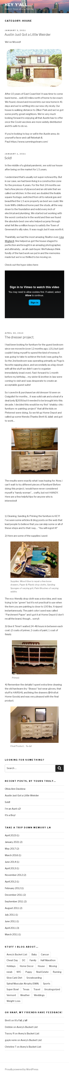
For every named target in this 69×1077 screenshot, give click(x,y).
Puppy (28, 972)
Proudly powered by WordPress (21, 1069)
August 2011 (12, 908)
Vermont (11, 995)
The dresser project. (19, 337)
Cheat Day (12, 960)
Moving (53, 966)
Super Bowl (13, 989)
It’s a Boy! (10, 815)
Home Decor (27, 966)
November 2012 (14, 875)
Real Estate (42, 972)
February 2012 (13, 888)
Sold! (8, 158)
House (41, 966)
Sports (46, 983)
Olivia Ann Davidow (15, 788)
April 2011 (10, 928)
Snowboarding (34, 977)
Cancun (45, 954)
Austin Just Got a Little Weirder (27, 35)
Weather (25, 995)
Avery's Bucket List (17, 954)
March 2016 (11, 855)
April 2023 (10, 835)
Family (33, 960)
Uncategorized (52, 989)
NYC (19, 972)
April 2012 (10, 881)
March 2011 (11, 934)
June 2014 (10, 861)
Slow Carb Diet (14, 977)
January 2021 (12, 842)
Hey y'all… (18, 4)
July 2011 (10, 914)
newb (9, 972)
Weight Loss (13, 1001)
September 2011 (14, 901)
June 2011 (10, 921)
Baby (34, 954)
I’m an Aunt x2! (13, 808)
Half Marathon (48, 960)
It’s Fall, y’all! (20, 1020)
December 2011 (14, 894)
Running (57, 972)
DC (23, 960)
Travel (37, 989)
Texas (26, 989)
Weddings (39, 995)
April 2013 (10, 868)
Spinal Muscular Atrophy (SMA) (23, 983)
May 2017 (10, 848)
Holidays (11, 966)
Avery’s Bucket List (27, 1027)
